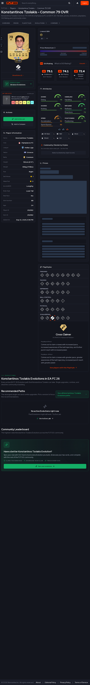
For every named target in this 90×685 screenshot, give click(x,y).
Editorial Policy (50, 682)
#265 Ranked (79, 79)
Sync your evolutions (45, 466)
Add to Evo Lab (20, 119)
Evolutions (40, 23)
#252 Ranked (63, 77)
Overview (6, 23)
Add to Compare (19, 124)
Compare (54, 23)
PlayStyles (26, 23)
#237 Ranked (47, 77)
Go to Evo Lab (45, 418)
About (38, 682)
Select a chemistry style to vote (63, 153)
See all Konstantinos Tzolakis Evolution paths (69, 394)
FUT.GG (4, 8)
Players (13, 8)
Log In (85, 3)
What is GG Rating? (62, 63)
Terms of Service (81, 682)
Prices (16, 23)
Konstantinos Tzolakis (26, 8)
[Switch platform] (42, 38)
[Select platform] (77, 3)
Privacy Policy (65, 682)
